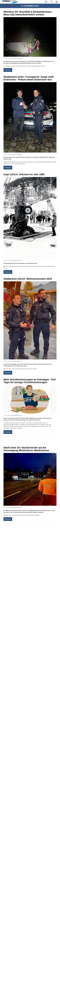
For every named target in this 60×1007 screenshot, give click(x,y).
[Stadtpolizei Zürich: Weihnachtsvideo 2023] (30, 320)
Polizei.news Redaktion (16, 58)
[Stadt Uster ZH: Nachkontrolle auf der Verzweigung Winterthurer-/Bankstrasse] (30, 479)
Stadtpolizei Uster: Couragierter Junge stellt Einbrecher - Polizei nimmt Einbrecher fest (29, 78)
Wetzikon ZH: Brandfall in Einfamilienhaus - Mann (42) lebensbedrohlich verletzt (28, 13)
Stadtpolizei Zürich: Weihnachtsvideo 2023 (28, 278)
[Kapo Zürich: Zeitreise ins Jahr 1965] (30, 218)
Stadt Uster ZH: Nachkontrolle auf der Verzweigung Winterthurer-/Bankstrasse (26, 449)
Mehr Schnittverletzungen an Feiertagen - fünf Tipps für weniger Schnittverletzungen (30, 381)
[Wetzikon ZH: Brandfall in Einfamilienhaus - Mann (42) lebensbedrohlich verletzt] (30, 37)
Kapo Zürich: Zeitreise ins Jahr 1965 (24, 174)
